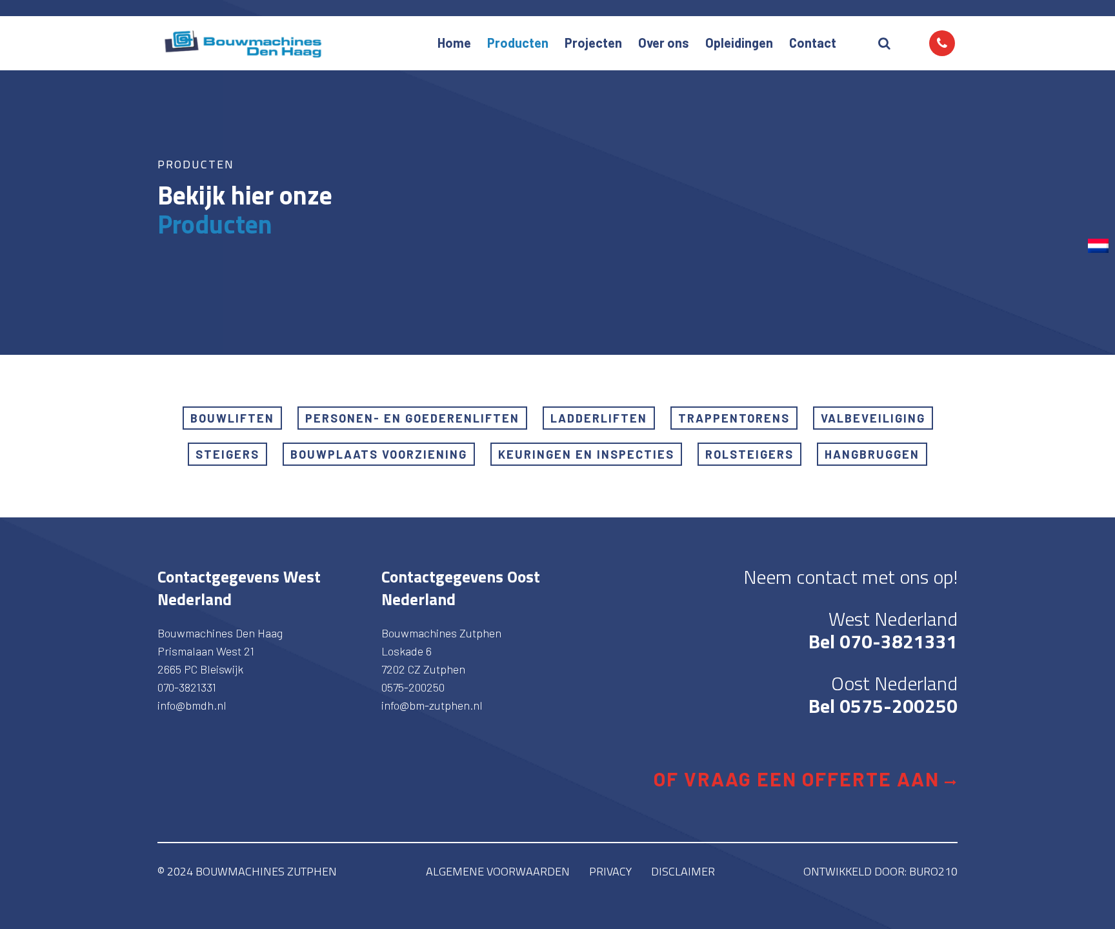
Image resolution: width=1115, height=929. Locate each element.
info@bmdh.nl (191, 705)
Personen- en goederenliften (412, 418)
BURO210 (933, 871)
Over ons (663, 42)
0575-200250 (413, 687)
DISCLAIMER (683, 871)
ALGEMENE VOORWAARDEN (498, 871)
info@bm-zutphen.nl (432, 705)
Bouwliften (232, 418)
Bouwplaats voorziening (378, 454)
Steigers (227, 454)
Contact (812, 42)
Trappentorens (734, 418)
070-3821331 (186, 687)
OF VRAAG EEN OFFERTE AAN (799, 778)
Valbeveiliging (873, 418)
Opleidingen (739, 42)
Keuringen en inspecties (586, 454)
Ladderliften (598, 418)
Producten (517, 42)
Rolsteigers (749, 454)
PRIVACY (610, 871)
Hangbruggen (872, 454)
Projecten (593, 42)
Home (454, 42)
